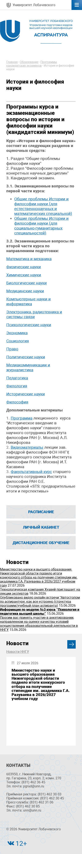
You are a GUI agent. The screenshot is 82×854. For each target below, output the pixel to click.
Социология (17, 340)
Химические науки (23, 274)
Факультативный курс (31, 471)
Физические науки (23, 266)
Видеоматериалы (27, 447)
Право (12, 349)
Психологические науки (28, 324)
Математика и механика (29, 258)
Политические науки (25, 357)
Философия (17, 402)
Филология (16, 386)
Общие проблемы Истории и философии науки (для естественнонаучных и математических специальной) (43, 206)
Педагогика (17, 377)
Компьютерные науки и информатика (28, 301)
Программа (21, 418)
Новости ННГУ (17, 652)
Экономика (17, 332)
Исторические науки (25, 394)
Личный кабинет (41, 527)
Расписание (41, 511)
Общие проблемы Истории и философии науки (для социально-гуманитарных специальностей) (41, 225)
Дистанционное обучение (41, 542)
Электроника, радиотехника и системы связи (34, 314)
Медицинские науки (25, 291)
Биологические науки (26, 283)
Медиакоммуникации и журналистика (28, 367)
